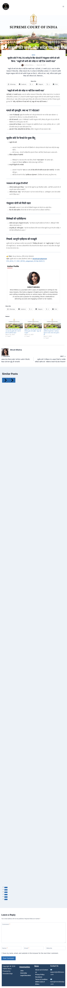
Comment (6, 924)
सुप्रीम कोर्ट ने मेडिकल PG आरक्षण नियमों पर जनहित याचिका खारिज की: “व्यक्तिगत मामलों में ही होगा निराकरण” (50, 359)
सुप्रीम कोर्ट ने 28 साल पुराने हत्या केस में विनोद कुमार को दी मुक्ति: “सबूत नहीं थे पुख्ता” (33, 330)
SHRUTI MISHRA (33, 287)
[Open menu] (63, 6)
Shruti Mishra (29, 65)
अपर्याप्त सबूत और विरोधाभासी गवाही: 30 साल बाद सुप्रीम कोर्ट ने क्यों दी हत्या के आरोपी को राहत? (13, 330)
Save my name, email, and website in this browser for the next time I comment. (30, 953)
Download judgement (40, 259)
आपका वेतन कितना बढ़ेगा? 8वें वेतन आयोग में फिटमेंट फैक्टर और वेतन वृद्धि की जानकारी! (15, 359)
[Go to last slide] (5, 380)
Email (26, 948)
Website (49, 948)
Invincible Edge (8, 973)
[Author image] (22, 65)
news (33, 55)
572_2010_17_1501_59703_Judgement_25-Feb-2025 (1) (25, 261)
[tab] (6, 887)
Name (5, 948)
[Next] (12, 380)
